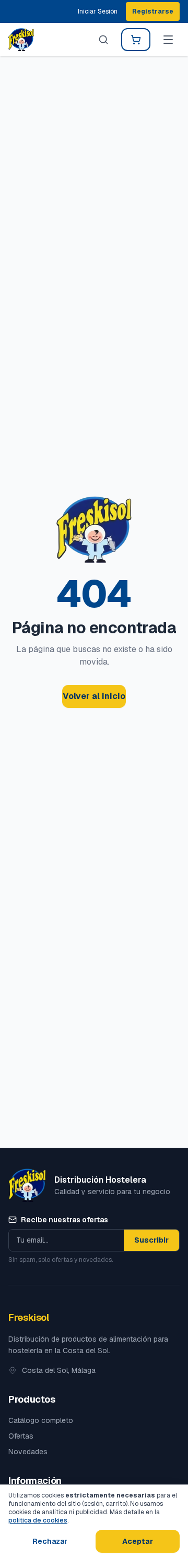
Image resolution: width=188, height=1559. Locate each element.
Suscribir (151, 1240)
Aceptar (137, 1541)
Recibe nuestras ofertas (64, 1219)
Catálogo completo (40, 1420)
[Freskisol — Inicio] (21, 39)
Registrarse (152, 11)
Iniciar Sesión (98, 11)
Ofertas (20, 1436)
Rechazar (49, 1541)
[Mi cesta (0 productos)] (135, 39)
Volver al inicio (94, 696)
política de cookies (37, 1520)
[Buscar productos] (103, 39)
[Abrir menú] (168, 39)
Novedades (28, 1451)
